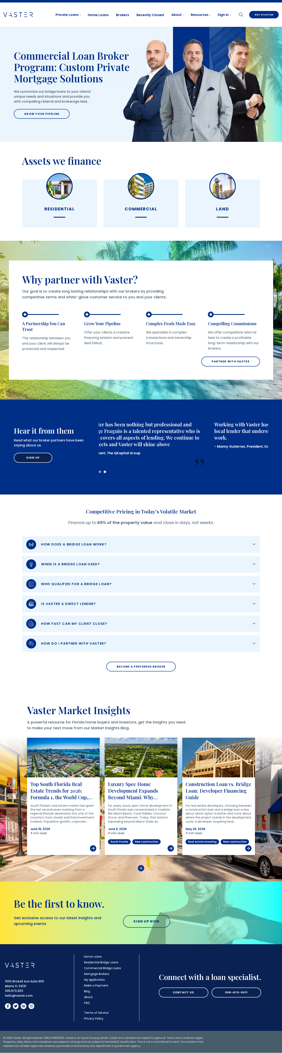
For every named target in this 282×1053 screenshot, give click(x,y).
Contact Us (183, 992)
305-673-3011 (236, 992)
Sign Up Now (146, 921)
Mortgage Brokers (96, 974)
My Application (94, 980)
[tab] (100, 472)
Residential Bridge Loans (101, 962)
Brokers (122, 15)
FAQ (87, 1003)
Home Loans (98, 15)
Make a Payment (96, 985)
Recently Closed (150, 15)
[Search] (241, 14)
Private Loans (67, 14)
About (176, 14)
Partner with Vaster (231, 361)
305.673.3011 (14, 991)
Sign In (223, 14)
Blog (87, 991)
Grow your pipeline (41, 114)
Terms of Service (96, 1013)
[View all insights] (141, 868)
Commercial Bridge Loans (102, 968)
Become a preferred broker (141, 667)
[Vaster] (19, 965)
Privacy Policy (93, 1018)
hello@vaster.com (19, 996)
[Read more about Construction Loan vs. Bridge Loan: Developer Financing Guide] (218, 757)
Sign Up (33, 458)
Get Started (264, 14)
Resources (200, 14)
